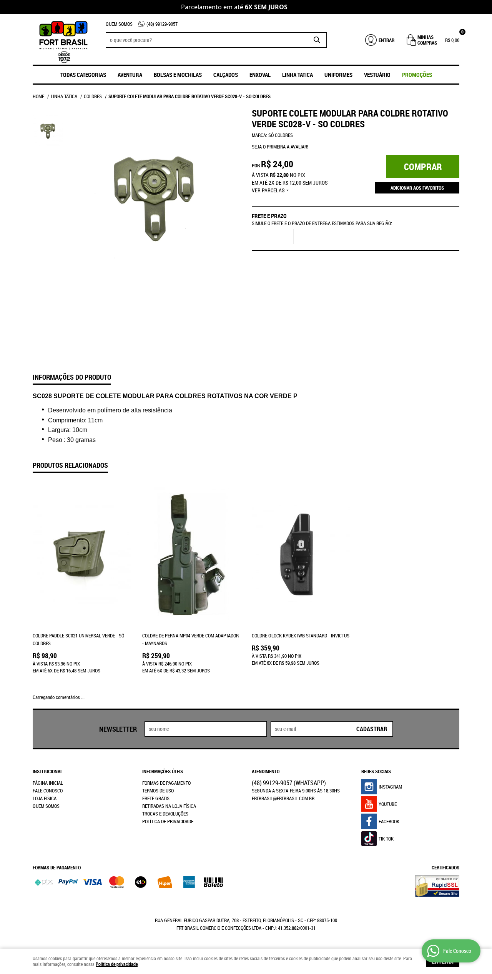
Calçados (225, 74)
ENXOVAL (260, 74)
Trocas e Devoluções (165, 813)
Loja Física (45, 798)
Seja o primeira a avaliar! (280, 146)
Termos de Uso (158, 790)
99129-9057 (162, 23)
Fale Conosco (48, 790)
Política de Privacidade (167, 821)
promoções (417, 74)
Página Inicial (48, 782)
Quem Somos (119, 23)
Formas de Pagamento (166, 782)
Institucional (48, 771)
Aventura (130, 74)
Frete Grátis (156, 798)
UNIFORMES (338, 74)
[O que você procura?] (317, 40)
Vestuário (377, 74)
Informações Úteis (162, 771)
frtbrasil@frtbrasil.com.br (283, 798)
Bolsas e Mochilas (178, 74)
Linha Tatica (297, 74)
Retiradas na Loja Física (169, 805)
